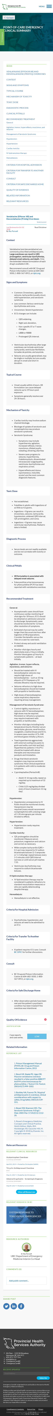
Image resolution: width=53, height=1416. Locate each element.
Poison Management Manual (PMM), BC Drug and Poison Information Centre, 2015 (28, 1065)
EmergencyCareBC (13, 1361)
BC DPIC (18, 952)
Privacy (40, 1409)
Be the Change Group (32, 1414)
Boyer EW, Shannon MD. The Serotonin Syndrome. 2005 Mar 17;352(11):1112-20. (29, 1111)
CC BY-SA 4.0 (32, 1412)
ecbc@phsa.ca (11, 1359)
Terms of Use (31, 1409)
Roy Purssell (13, 231)
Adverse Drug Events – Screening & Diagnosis (24, 1179)
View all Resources (26, 1192)
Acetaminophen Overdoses (17, 1157)
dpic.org (36, 273)
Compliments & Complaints (15, 1409)
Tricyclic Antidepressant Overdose (20, 1168)
